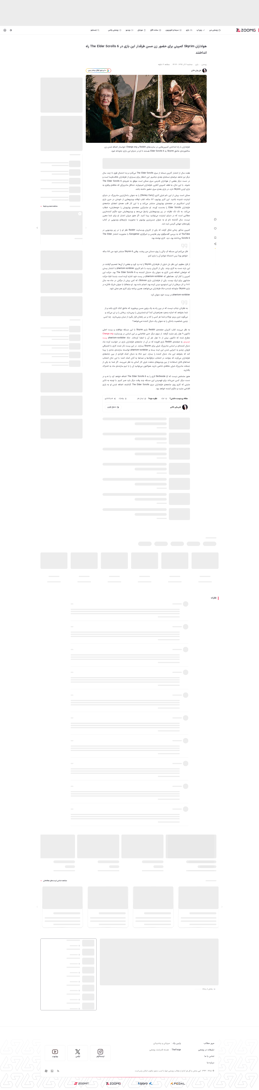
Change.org (108, 333)
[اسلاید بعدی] (37, 228)
